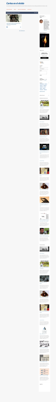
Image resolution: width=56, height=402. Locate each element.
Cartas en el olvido (15, 3)
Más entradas (22, 30)
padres (45, 89)
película (41, 89)
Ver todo (35, 12)
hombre (44, 85)
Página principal (9, 9)
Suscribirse (44, 57)
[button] (20, 27)
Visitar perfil (45, 30)
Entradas (42, 62)
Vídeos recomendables (22, 9)
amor (41, 85)
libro (44, 88)
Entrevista (29, 9)
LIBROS (15, 9)
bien (41, 88)
